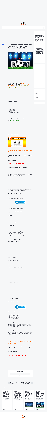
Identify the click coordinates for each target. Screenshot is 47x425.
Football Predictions (5, 44)
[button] (42, 28)
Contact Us (36, 93)
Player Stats (36, 97)
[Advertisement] (22, 5)
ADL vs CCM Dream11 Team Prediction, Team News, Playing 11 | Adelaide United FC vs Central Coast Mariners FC (18, 394)
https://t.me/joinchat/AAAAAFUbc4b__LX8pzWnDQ (20, 156)
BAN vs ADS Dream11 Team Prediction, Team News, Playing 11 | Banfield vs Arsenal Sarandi (6, 394)
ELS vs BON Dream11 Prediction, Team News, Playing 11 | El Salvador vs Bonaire (28, 394)
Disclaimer (36, 94)
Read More (4, 409)
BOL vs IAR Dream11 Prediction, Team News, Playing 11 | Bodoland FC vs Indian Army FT (40, 394)
